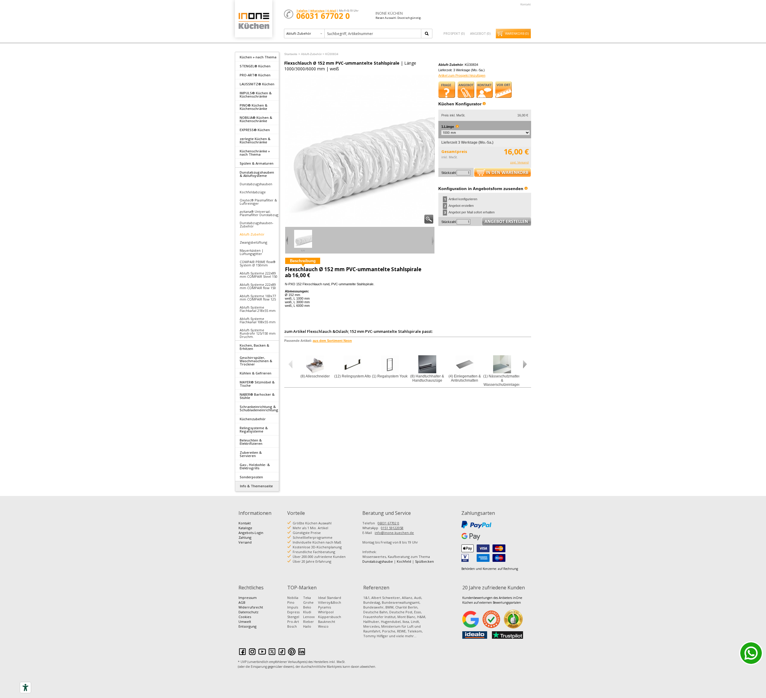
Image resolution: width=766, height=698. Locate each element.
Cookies (244, 616)
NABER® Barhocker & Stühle (257, 396)
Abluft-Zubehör (252, 234)
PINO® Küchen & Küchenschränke (254, 107)
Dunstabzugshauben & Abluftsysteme (257, 174)
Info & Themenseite (256, 486)
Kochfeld (404, 561)
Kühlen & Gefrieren (255, 373)
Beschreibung (303, 261)
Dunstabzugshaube (377, 561)
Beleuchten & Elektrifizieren (251, 442)
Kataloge (245, 528)
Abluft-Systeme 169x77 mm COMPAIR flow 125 (258, 297)
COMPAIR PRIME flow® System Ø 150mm (258, 263)
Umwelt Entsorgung (247, 624)
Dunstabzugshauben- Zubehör (256, 224)
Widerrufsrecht (250, 607)
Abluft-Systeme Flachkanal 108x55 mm (258, 320)
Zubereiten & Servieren (251, 454)
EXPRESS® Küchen (255, 130)
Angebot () (480, 33)
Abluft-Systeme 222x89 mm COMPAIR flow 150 (258, 286)
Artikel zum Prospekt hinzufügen (461, 75)
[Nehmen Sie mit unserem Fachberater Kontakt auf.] (484, 89)
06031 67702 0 (388, 523)
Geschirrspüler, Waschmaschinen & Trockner (256, 360)
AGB (241, 602)
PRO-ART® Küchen (255, 75)
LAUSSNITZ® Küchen (257, 84)
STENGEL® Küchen (255, 66)
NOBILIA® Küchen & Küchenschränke (256, 119)
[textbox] (373, 33)
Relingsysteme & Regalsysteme (254, 429)
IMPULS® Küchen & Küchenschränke (256, 94)
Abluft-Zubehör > (312, 54)
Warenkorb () (517, 33)
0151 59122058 (392, 528)
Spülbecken (424, 561)
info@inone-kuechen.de (394, 532)
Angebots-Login (250, 532)
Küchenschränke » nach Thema (255, 153)
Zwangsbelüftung (253, 242)
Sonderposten (251, 477)
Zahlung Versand (245, 539)
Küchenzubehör (253, 419)
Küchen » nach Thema (258, 57)
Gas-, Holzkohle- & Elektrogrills (255, 466)
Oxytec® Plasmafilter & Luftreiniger (258, 201)
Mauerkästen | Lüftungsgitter (252, 252)
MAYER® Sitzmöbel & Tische (257, 384)
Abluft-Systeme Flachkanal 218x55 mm (258, 309)
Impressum (247, 597)
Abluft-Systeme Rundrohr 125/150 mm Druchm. (258, 333)
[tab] (257, 56)
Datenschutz (248, 612)
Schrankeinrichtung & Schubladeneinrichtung (259, 408)
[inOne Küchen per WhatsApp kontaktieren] (751, 653)
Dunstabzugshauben (256, 184)
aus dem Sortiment (332, 340)
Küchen (253, 21)
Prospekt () (454, 33)
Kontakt (525, 4)
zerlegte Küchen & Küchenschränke (255, 140)
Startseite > (292, 54)
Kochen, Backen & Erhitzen (254, 347)
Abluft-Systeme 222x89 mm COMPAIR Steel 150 (258, 274)
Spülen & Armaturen (256, 163)
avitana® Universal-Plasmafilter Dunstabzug (259, 213)
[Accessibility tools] (25, 687)
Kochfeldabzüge (253, 192)
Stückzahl (448, 172)
